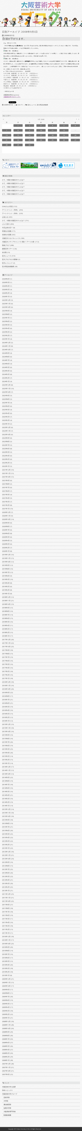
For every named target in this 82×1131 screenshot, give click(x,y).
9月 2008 (41, 119)
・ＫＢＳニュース (9, 91)
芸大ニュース (32, 105)
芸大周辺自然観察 (42, 105)
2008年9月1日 (9, 35)
